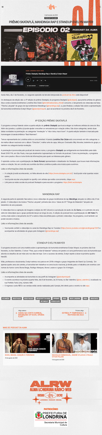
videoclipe (56, 301)
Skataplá (94, 298)
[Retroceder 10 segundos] (37, 80)
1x (41, 80)
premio (56, 298)
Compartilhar (44, 85)
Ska (86, 298)
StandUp (45, 301)
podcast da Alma (69, 95)
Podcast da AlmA (43, 298)
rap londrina (75, 298)
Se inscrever (31, 85)
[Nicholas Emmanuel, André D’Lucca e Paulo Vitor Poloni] (74, 343)
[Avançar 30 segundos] (45, 80)
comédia (6, 298)
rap (65, 298)
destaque (17, 298)
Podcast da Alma (19, 328)
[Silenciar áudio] (33, 80)
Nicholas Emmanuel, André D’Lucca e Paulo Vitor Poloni (72, 356)
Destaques (29, 298)
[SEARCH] (100, 6)
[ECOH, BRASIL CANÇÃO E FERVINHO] (27, 343)
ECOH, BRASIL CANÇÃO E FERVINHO (19, 355)
